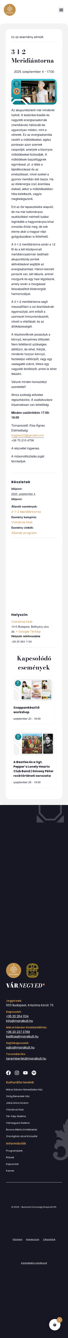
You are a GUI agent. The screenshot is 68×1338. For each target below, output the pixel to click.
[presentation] (33, 690)
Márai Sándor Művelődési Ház (24, 1089)
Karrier (10, 1171)
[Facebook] (8, 1072)
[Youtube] (25, 1072)
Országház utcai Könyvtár (22, 1136)
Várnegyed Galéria (18, 1123)
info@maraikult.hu (19, 1021)
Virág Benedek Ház (18, 1096)
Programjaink (14, 1151)
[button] (61, 10)
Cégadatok (49, 1239)
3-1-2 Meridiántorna (26, 512)
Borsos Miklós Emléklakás (21, 1129)
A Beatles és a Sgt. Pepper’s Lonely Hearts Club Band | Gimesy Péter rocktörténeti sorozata (33, 769)
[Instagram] (17, 1072)
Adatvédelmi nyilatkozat (34, 1262)
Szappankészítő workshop (26, 709)
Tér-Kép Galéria (16, 1116)
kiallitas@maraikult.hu (22, 1036)
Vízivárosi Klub (21, 522)
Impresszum (32, 1239)
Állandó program (24, 533)
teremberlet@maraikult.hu (26, 1058)
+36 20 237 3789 (18, 1032)
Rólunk (10, 1157)
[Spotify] (34, 1072)
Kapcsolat (12, 1164)
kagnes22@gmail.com (27, 435)
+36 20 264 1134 (17, 1016)
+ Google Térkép (28, 631)
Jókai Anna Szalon (17, 1103)
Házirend (17, 1239)
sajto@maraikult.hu (20, 1047)
